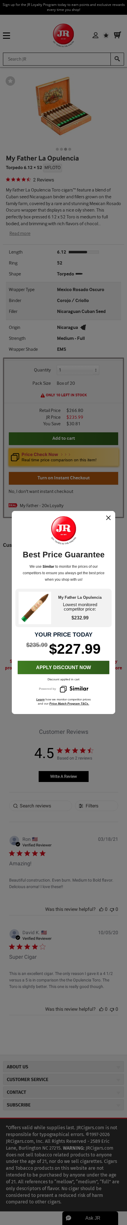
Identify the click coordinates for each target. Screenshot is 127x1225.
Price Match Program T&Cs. (69, 703)
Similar (48, 566)
